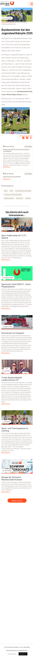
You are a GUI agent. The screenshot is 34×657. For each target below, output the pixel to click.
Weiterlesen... (7, 179)
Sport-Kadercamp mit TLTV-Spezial (14, 236)
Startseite (4, 22)
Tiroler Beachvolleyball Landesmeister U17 (11, 378)
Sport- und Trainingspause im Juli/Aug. (14, 429)
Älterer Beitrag (9, 173)
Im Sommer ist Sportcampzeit (13, 194)
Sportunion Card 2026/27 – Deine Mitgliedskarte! (16, 285)
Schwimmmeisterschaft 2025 (11, 177)
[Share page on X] (31, 138)
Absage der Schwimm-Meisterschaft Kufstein (11, 478)
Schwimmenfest (9, 198)
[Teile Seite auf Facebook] (27, 138)
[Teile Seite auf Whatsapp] (23, 138)
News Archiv (17, 500)
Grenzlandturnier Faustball (23, 191)
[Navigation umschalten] (31, 4)
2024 (5, 191)
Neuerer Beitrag (9, 146)
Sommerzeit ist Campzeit (12, 333)
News (10, 22)
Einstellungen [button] (12, 654)
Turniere (28, 198)
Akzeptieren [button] (23, 654)
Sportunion (19, 198)
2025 (11, 191)
